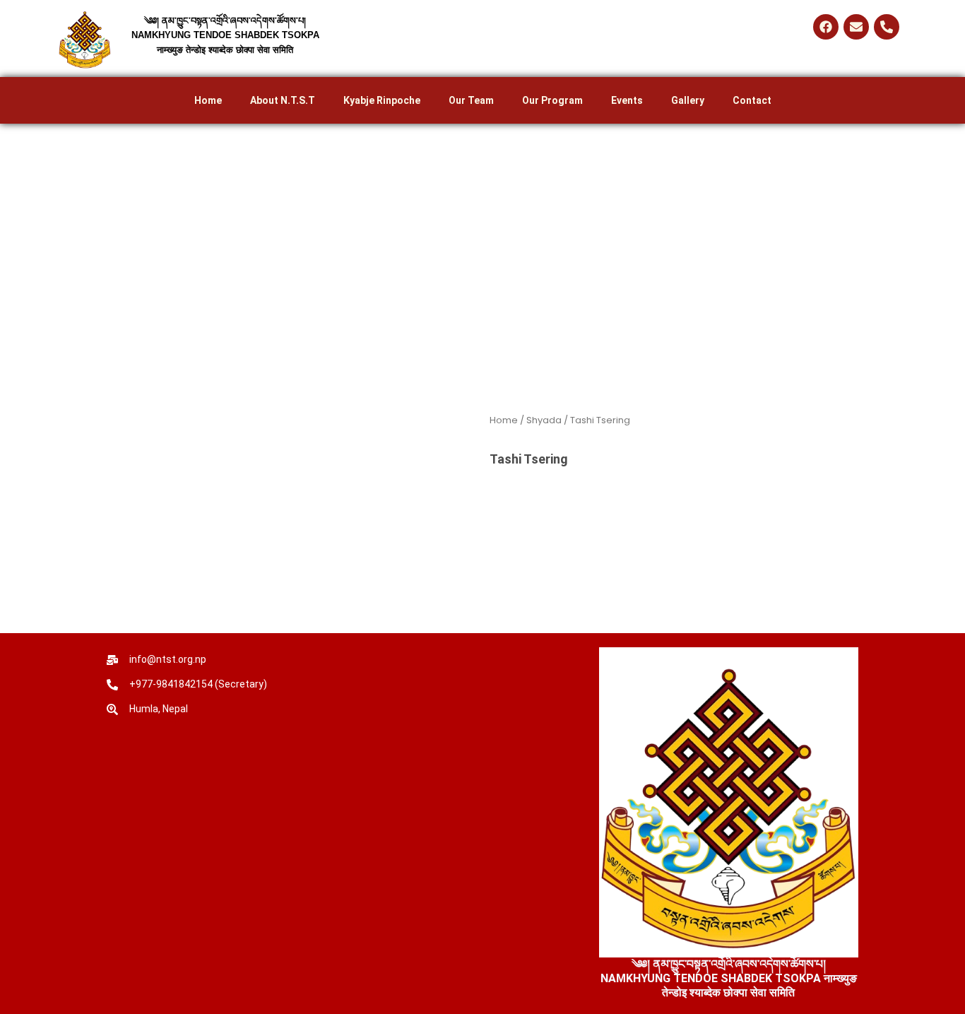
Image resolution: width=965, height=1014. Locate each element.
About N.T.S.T (282, 100)
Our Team (471, 100)
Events (627, 100)
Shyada (544, 420)
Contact (752, 100)
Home (208, 100)
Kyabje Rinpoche (381, 100)
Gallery (687, 100)
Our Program (552, 100)
